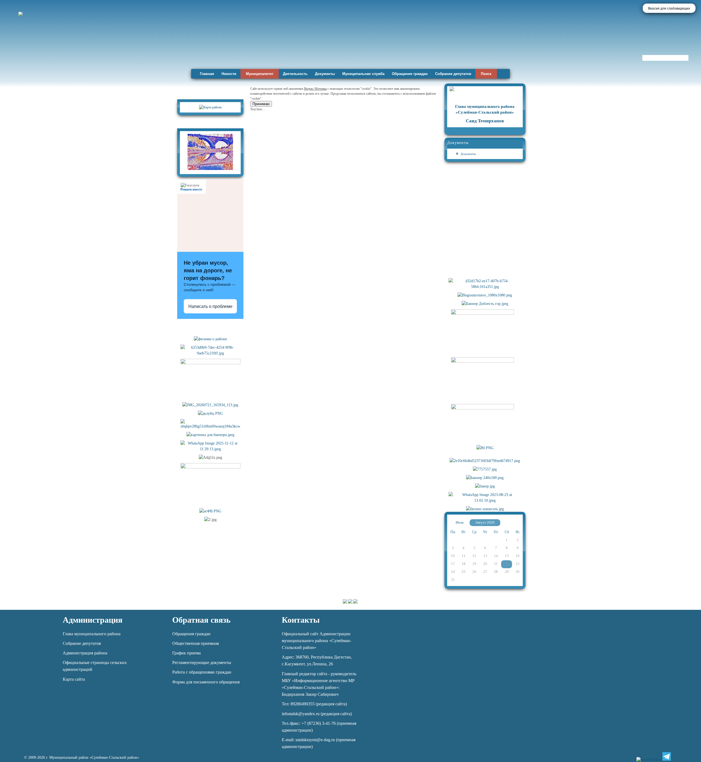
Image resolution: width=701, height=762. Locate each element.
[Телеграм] (666, 756)
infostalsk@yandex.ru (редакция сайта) (317, 713)
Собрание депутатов (453, 74)
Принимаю (261, 104)
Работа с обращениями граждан (201, 672)
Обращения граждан (410, 74)
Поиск (486, 74)
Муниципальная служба (363, 74)
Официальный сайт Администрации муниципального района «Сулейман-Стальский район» (316, 640)
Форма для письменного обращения (206, 682)
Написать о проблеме (210, 306)
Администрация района (85, 653)
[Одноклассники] (685, 756)
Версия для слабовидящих (669, 8)
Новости (229, 74)
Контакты (301, 619)
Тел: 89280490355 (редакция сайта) (314, 704)
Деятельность (295, 74)
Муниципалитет (259, 74)
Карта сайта (74, 679)
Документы (325, 74)
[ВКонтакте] (676, 756)
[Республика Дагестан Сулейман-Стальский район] (157, 51)
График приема (186, 653)
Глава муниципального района (91, 633)
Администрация (92, 619)
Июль (460, 522)
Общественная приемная (195, 643)
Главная (207, 74)
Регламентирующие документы (201, 662)
